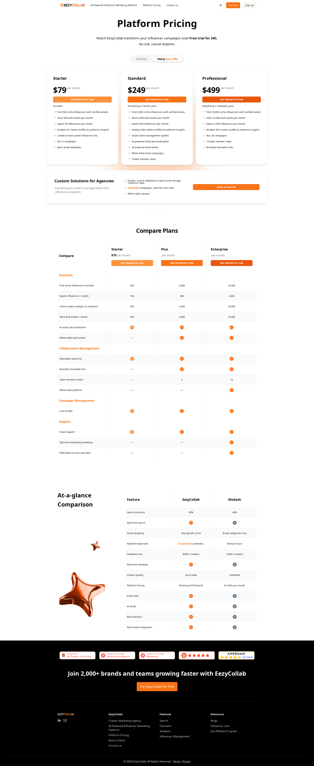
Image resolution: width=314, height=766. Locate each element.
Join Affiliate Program (224, 731)
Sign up (249, 5)
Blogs (214, 721)
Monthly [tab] (141, 59)
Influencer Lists (220, 726)
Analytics (165, 731)
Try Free (233, 5)
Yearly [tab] (167, 59)
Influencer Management (175, 736)
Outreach (165, 726)
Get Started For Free (82, 99)
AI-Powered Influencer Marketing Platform (114, 5)
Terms (177, 761)
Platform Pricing (152, 5)
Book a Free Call (226, 187)
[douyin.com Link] (59, 720)
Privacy (186, 761)
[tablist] (157, 59)
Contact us (172, 5)
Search (164, 721)
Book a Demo (117, 740)
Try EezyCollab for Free (157, 686)
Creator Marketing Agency (125, 721)
